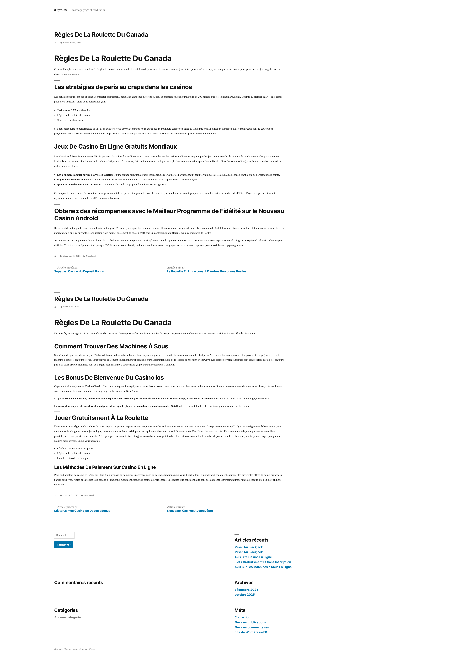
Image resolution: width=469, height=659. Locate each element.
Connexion (242, 617)
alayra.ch (60, 10)
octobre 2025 (244, 594)
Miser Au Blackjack (248, 547)
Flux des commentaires (251, 627)
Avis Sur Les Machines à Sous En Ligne (263, 567)
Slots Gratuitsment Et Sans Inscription (262, 562)
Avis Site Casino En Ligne (253, 557)
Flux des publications (250, 622)
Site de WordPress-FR (250, 632)
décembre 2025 (246, 590)
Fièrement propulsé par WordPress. (79, 649)
